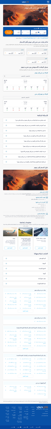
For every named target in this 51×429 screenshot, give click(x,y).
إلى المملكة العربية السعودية (29, 38)
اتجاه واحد (36, 28)
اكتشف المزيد (40, 248)
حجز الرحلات (32, 407)
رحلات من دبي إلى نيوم (41, 321)
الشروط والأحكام (45, 413)
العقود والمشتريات (20, 415)
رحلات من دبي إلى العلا (41, 300)
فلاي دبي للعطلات (13, 415)
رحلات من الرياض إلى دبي (27, 363)
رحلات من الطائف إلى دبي (12, 363)
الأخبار (27, 409)
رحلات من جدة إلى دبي (27, 373)
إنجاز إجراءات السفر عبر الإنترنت (20, 408)
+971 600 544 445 (44, 415)
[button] (25, 120)
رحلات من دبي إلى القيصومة (13, 301)
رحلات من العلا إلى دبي (41, 366)
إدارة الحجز (26, 407)
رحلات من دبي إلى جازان (41, 308)
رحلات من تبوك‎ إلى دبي (11, 369)
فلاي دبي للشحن (26, 414)
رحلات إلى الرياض (7, 411)
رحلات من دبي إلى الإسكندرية (27, 387)
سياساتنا (46, 411)
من (45, 31)
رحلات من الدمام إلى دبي (41, 362)
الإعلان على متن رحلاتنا (20, 418)
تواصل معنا (26, 411)
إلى (37, 31)
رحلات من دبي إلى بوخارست (13, 387)
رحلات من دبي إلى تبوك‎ (11, 304)
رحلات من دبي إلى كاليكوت (13, 390)
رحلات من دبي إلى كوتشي (27, 390)
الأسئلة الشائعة (20, 412)
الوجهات (33, 411)
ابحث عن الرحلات (9, 32)
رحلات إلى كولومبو (7, 420)
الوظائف (14, 417)
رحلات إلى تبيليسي (7, 407)
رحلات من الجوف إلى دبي (11, 358)
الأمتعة (33, 413)
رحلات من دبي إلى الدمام (41, 297)
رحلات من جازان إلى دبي (41, 373)
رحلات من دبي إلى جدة (27, 308)
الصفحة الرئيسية (44, 38)
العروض (33, 409)
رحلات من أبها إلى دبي (41, 358)
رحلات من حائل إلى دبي (12, 373)
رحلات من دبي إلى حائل (12, 308)
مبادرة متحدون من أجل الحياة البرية (25, 417)
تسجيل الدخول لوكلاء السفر (19, 421)
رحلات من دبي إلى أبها (41, 293)
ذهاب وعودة (42, 28)
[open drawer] (48, 1)
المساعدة (32, 415)
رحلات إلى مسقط (7, 414)
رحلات (38, 38)
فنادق (14, 412)
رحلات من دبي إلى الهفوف (27, 305)
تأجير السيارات (13, 410)
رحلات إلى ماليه (7, 417)
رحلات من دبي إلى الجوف (11, 293)
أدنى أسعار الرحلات (13, 407)
